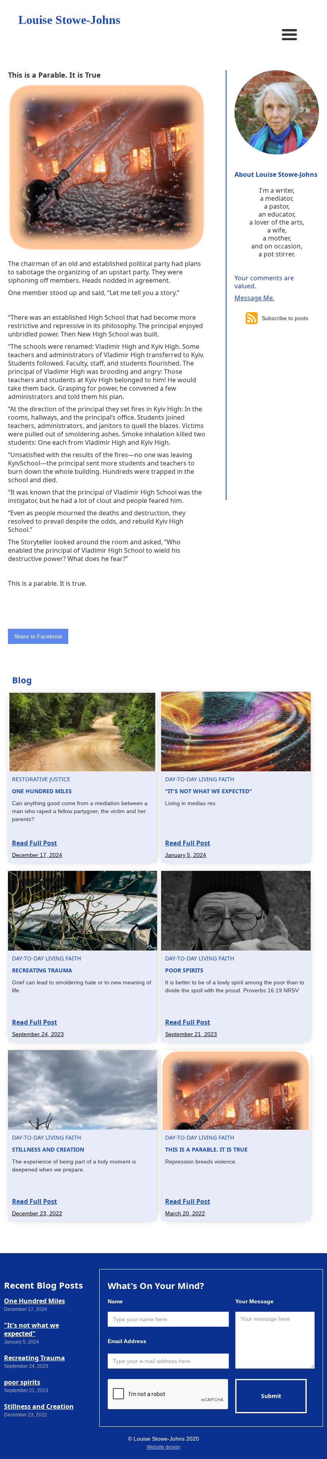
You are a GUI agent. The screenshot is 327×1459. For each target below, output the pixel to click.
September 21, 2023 (191, 1034)
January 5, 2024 (185, 855)
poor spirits (22, 1382)
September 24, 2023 (38, 1034)
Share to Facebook (38, 636)
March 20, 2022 (185, 1213)
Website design (163, 1447)
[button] (289, 35)
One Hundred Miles (34, 1301)
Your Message (254, 1301)
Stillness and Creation (39, 1406)
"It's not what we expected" (31, 1329)
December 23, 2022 (37, 1213)
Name (115, 1301)
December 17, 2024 (37, 855)
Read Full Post (34, 843)
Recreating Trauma (34, 1357)
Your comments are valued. (264, 282)
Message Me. (254, 297)
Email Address (127, 1341)
